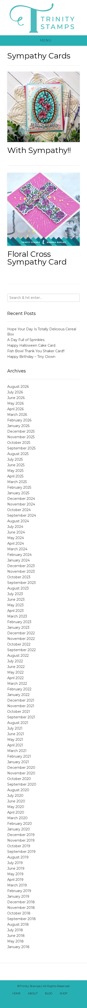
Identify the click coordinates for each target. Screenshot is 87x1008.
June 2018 (16, 935)
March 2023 (17, 616)
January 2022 (18, 695)
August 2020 (18, 790)
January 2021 (18, 762)
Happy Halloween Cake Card (31, 345)
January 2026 (18, 426)
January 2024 (18, 560)
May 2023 (15, 605)
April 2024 (15, 543)
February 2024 (19, 554)
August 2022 (18, 655)
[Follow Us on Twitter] (38, 1000)
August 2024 (18, 521)
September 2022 (21, 650)
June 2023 (16, 599)
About (33, 993)
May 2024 (15, 538)
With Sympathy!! (39, 150)
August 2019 (18, 857)
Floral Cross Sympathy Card (37, 257)
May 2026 (15, 403)
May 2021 (15, 739)
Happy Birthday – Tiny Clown (31, 356)
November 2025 (21, 437)
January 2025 (18, 493)
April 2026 (15, 409)
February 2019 (19, 891)
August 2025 (18, 454)
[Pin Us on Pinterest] (54, 1000)
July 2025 (15, 459)
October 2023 (18, 577)
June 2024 (16, 532)
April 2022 (15, 678)
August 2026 (18, 386)
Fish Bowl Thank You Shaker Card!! (36, 351)
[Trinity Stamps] (43, 17)
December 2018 (21, 902)
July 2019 (15, 863)
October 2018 (18, 913)
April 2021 (15, 745)
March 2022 (17, 683)
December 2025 (21, 431)
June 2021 (15, 734)
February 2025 (19, 487)
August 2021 (17, 723)
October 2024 (19, 510)
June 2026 (16, 398)
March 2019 (17, 885)
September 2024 (21, 515)
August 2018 (18, 924)
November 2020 (21, 773)
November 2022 (21, 639)
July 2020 (15, 795)
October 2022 (18, 644)
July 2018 (15, 930)
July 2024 (15, 526)
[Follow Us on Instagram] (49, 1000)
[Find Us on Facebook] (33, 1000)
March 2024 (17, 549)
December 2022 (21, 633)
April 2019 (15, 879)
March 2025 (17, 482)
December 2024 (21, 498)
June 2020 (16, 801)
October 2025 (18, 442)
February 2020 (19, 823)
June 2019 (15, 868)
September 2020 (21, 784)
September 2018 (21, 919)
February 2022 (19, 689)
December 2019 (21, 835)
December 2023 (21, 566)
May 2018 (15, 941)
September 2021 (21, 717)
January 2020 (18, 829)
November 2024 (21, 504)
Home (16, 993)
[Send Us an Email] (75, 994)
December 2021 (20, 700)
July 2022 (15, 661)
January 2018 (18, 947)
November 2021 (20, 706)
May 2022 (15, 672)
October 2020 (19, 779)
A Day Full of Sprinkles (25, 340)
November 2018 (21, 907)
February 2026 (19, 420)
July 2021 (14, 728)
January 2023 (18, 627)
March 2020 (17, 818)
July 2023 (15, 594)
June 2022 (16, 667)
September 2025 (21, 448)
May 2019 (15, 874)
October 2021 (18, 711)
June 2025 (15, 465)
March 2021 (17, 751)
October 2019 (18, 846)
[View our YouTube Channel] (43, 1000)
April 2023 (15, 611)
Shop (63, 993)
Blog (48, 993)
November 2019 (21, 840)
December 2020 (21, 767)
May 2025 (15, 470)
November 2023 (21, 571)
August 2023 (18, 588)
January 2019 (18, 896)
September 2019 (21, 851)
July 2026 (15, 392)
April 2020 (15, 812)
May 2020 (15, 807)
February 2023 (19, 622)
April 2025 (15, 476)
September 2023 (21, 582)
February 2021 (19, 756)
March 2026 (17, 414)
